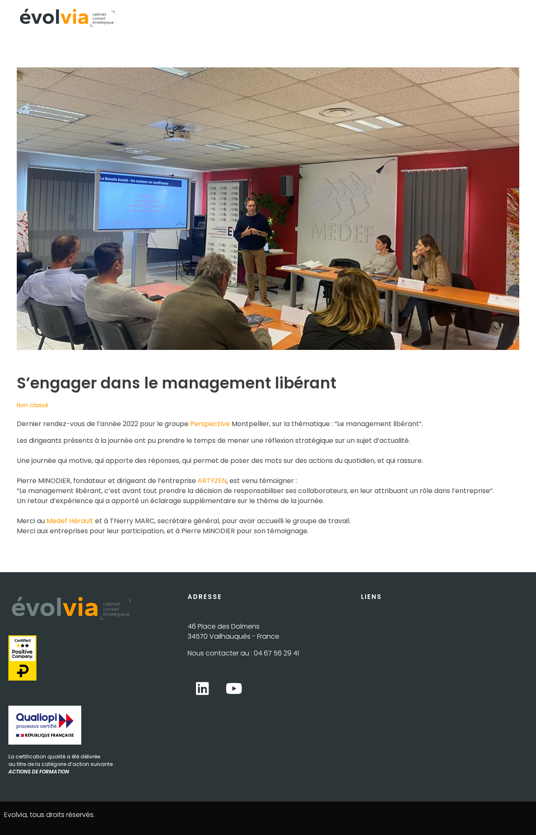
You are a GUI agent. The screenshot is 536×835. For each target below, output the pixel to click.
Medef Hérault (69, 521)
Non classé (33, 405)
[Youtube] (233, 688)
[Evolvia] (67, 17)
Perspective (210, 424)
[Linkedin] (202, 688)
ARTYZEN (212, 481)
